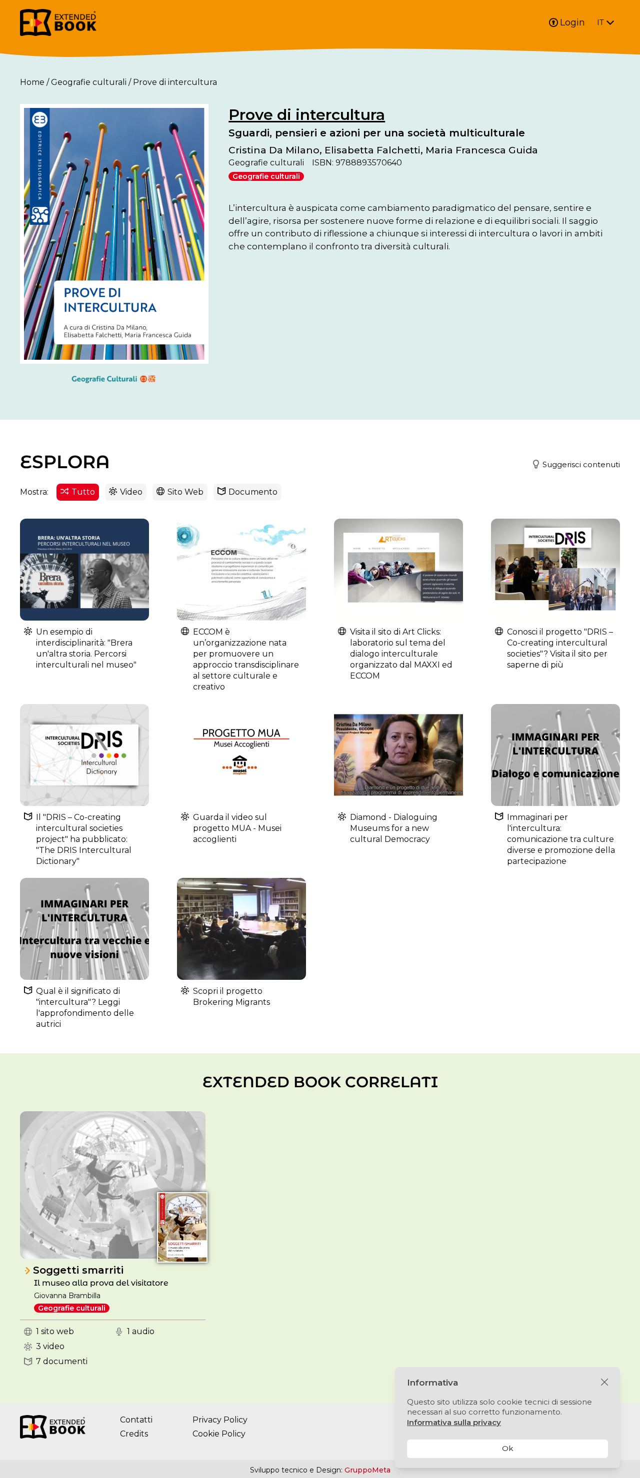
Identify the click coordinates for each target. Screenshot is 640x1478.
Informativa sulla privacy (454, 1422)
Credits (134, 1434)
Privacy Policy (220, 1420)
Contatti (136, 1420)
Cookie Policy (219, 1434)
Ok (508, 1448)
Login (572, 22)
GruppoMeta (367, 1470)
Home (32, 82)
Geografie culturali (88, 82)
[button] (572, 465)
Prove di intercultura (306, 114)
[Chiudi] (604, 1383)
